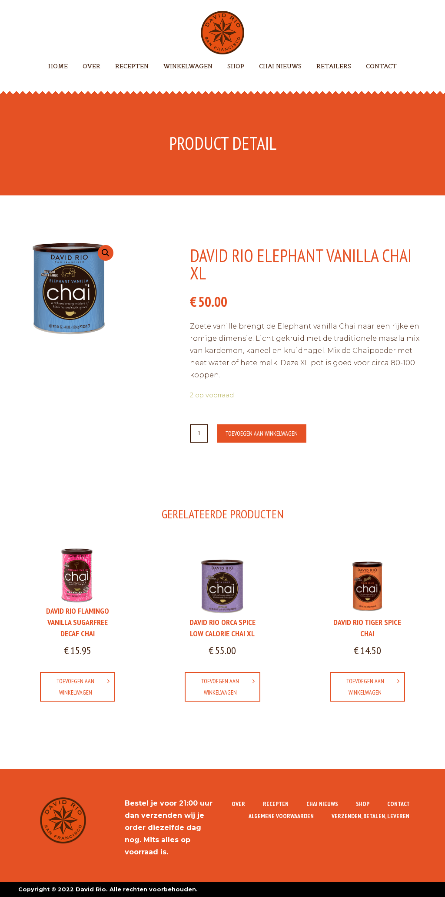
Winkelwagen (188, 66)
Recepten (132, 66)
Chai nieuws (280, 66)
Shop (235, 66)
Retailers (333, 66)
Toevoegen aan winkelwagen (262, 433)
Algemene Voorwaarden (281, 816)
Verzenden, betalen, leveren (370, 816)
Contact (381, 66)
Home (58, 66)
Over (91, 66)
